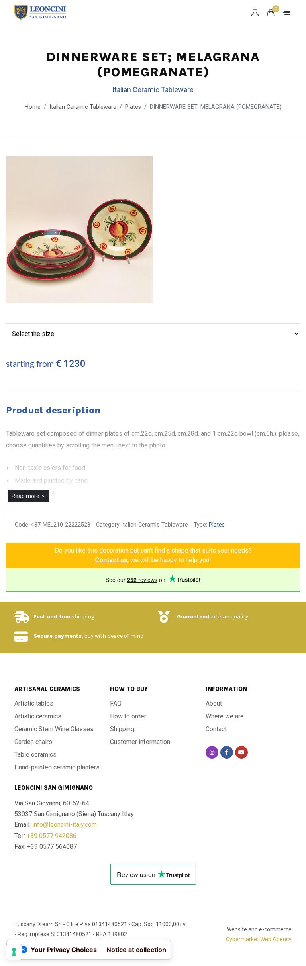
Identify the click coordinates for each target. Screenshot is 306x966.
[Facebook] (226, 752)
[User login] (255, 12)
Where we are (225, 716)
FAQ (116, 703)
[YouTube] (241, 752)
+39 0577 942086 (51, 836)
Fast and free (51, 616)
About (214, 703)
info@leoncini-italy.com (64, 824)
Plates (133, 107)
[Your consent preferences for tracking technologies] (14, 952)
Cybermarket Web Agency (259, 939)
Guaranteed (193, 616)
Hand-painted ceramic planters (57, 767)
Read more (26, 496)
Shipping (122, 729)
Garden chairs (33, 742)
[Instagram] (212, 752)
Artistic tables (33, 703)
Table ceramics (35, 754)
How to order (128, 716)
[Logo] (40, 12)
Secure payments (57, 636)
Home (33, 107)
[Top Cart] (271, 12)
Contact (216, 729)
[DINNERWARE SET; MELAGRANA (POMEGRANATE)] (79, 230)
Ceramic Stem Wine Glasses (54, 729)
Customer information (140, 742)
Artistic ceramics (37, 716)
